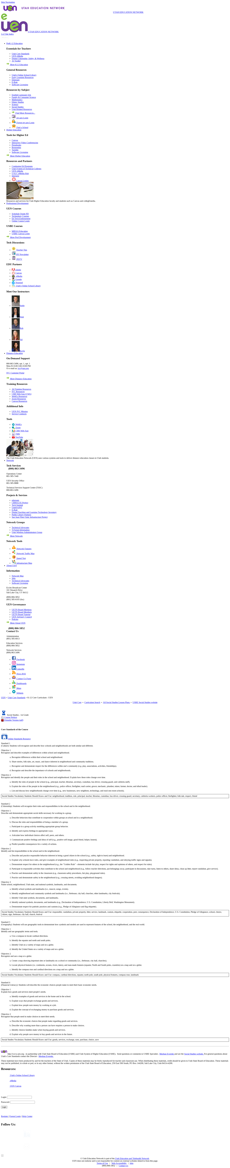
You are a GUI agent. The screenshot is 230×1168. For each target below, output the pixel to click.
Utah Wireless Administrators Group (27, 532)
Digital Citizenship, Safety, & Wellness (28, 58)
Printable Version (13, 720)
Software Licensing (20, 85)
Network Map (18, 576)
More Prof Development (20, 237)
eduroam (15, 500)
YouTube (19, 437)
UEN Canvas (15, 1086)
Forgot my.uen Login (25, 123)
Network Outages (23, 549)
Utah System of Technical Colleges (26, 169)
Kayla (22, 351)
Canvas (15, 140)
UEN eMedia (17, 56)
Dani (22, 317)
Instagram (20, 664)
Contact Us (123, 1166)
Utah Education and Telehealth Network (132, 1158)
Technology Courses (20, 216)
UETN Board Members (22, 612)
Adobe (18, 270)
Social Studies (18, 107)
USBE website (145, 702)
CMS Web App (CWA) (21, 394)
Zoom (17, 427)
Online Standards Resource (19, 739)
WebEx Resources (19, 396)
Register (5, 1116)
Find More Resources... (25, 113)
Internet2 (15, 176)
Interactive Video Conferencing (25, 143)
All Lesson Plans (116, 702)
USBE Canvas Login (21, 234)
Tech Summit (17, 505)
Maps (18, 688)
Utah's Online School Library (24, 75)
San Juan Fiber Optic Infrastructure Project (30, 517)
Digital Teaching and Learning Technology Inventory (34, 512)
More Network (16, 536)
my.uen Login (22, 118)
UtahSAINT (17, 507)
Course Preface (10, 717)
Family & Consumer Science (24, 97)
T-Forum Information (21, 530)
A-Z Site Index (7, 34)
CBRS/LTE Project (20, 503)
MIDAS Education (20, 231)
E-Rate (15, 82)
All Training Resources (21, 389)
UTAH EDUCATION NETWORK (128, 12)
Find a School (22, 127)
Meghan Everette (166, 1054)
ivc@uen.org (23, 368)
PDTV (19, 259)
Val (21, 339)
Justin (22, 305)
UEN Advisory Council (22, 617)
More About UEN (17, 623)
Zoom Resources (19, 399)
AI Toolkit (16, 61)
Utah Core (77, 702)
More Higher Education (20, 156)
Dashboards (21, 683)
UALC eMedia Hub (20, 173)
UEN (3, 697)
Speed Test (21, 558)
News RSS (21, 674)
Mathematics (17, 100)
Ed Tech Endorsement (21, 218)
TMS (17, 434)
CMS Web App (21, 431)
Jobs (13, 578)
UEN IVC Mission (20, 411)
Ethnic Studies (18, 102)
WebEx (18, 424)
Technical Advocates (20, 527)
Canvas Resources (19, 401)
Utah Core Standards (20, 54)
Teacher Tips (21, 250)
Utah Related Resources (22, 109)
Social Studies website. (194, 1054)
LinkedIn (20, 669)
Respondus (16, 147)
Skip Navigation (8, 2)
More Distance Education (21, 379)
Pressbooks (16, 145)
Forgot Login (15, 1116)
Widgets (19, 693)
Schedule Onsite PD (20, 214)
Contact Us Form (23, 679)
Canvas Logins (22, 181)
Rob (21, 328)
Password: (5, 1102)
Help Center (27, 1116)
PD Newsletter (22, 254)
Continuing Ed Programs (22, 166)
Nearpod (19, 282)
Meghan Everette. (46, 1056)
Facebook (20, 659)
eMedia (18, 276)
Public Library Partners (21, 515)
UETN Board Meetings (22, 610)
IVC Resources (18, 391)
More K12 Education (19, 64)
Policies (15, 619)
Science (15, 104)
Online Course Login (21, 221)
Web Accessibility (119, 1163)
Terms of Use (102, 1163)
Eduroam (15, 80)
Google (18, 279)
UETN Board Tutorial (21, 614)
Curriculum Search (92, 702)
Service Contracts (19, 414)
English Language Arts (21, 95)
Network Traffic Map (25, 553)
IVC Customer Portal (15, 373)
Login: (4, 1097)
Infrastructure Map (24, 563)
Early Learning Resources (23, 77)
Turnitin (15, 150)
